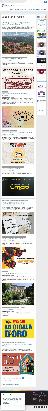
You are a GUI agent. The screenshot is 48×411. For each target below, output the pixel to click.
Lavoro (21, 9)
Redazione (34, 395)
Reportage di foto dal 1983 (41, 22)
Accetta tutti (8, 406)
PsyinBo (40, 403)
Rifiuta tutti (19, 406)
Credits (34, 400)
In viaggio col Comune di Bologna (41, 20)
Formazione (16, 9)
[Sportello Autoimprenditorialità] (41, 52)
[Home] (9, 5)
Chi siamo (45, 4)
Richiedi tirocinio (36, 397)
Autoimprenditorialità (42, 395)
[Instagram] (39, 407)
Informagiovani (35, 394)
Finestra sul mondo (42, 400)
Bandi (11, 9)
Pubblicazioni (38, 4)
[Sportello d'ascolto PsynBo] (41, 44)
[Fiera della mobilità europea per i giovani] (41, 35)
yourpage (41, 110)
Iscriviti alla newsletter (35, 399)
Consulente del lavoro (41, 399)
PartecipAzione (36, 9)
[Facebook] (35, 407)
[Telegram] (45, 407)
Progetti (31, 4)
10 (31, 378)
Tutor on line (44, 403)
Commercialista (42, 396)
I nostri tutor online (41, 96)
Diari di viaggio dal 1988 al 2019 (41, 25)
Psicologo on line (42, 401)
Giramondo (25, 4)
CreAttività (43, 9)
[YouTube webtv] (42, 407)
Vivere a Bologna (28, 9)
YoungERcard (19, 4)
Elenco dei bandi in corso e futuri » (10, 384)
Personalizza (6, 403)
